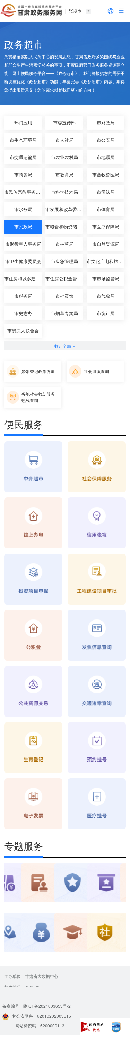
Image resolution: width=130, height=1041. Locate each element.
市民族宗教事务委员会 (23, 192)
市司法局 (106, 192)
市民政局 (23, 226)
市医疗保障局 (105, 226)
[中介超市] (33, 467)
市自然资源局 (105, 244)
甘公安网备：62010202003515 (41, 1016)
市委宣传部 (64, 122)
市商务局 (23, 174)
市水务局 (23, 209)
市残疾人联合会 (23, 330)
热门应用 (23, 122)
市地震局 (106, 157)
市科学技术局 (64, 192)
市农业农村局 (64, 157)
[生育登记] (33, 748)
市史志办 (23, 313)
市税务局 (23, 296)
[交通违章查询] (97, 692)
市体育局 (106, 209)
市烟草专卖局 (64, 313)
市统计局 (106, 313)
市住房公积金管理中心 (64, 278)
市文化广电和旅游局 (105, 261)
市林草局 (64, 244)
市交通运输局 (23, 157)
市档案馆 (64, 296)
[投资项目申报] (33, 580)
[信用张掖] (97, 523)
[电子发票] (33, 804)
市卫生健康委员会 (23, 261)
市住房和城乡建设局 (23, 278)
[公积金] (33, 636)
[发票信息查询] (97, 636)
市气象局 (106, 296)
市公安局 (106, 140)
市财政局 (106, 122)
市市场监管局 (105, 278)
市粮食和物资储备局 (64, 226)
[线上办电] (33, 523)
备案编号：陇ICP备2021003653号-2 (36, 1006)
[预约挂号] (97, 748)
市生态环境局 (23, 140)
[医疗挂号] (97, 804)
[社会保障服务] (97, 467)
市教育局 (64, 174)
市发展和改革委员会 (64, 209)
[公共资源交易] (33, 692)
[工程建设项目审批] (97, 580)
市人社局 (64, 140)
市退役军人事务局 (23, 244)
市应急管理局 (64, 261)
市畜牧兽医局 (105, 174)
